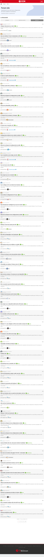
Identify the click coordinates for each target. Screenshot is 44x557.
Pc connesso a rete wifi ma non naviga (8, 333)
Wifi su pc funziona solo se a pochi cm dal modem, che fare (13, 393)
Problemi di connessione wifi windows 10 (9, 383)
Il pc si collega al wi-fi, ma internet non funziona (10, 184)
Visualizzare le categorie (5, 13)
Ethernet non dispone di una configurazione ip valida (11, 214)
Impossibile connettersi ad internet (8, 343)
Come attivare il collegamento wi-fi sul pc (9, 194)
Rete (8, 4)
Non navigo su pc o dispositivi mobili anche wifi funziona (12, 303)
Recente (7, 20)
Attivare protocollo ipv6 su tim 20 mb (8, 482)
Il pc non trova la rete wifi (6, 165)
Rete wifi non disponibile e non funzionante (9, 234)
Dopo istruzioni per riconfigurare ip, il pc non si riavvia (12, 204)
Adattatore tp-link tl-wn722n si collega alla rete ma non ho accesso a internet (16, 55)
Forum (4, 4)
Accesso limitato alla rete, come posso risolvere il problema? (13, 442)
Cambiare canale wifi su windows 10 (8, 85)
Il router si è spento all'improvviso (7, 75)
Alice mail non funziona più (6, 403)
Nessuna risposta (22, 20)
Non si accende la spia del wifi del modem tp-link (11, 284)
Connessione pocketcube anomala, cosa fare (10, 462)
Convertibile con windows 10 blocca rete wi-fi (10, 264)
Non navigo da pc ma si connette (7, 174)
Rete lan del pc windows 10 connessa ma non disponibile (12, 274)
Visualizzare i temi (12, 13)
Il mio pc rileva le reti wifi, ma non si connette (10, 46)
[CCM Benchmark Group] (22, 550)
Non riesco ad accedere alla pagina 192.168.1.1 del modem (13, 452)
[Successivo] (25, 522)
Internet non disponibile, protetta (7, 105)
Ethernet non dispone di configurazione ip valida (10, 95)
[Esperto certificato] (15, 80)
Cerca (41, 17)
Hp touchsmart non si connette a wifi (8, 363)
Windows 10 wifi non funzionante (7, 413)
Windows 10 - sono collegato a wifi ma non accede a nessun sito (14, 323)
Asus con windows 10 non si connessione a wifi (10, 36)
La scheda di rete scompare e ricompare (9, 115)
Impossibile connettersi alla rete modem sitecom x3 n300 (12, 472)
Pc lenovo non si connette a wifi (7, 125)
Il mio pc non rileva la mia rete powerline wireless (11, 254)
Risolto (37, 20)
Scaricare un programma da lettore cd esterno (10, 492)
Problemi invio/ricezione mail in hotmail (9, 294)
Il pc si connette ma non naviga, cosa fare (9, 155)
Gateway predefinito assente (6, 512)
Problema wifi (3, 353)
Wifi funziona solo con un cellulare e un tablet (10, 244)
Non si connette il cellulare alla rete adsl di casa (10, 502)
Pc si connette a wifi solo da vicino (8, 313)
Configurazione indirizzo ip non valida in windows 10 (11, 135)
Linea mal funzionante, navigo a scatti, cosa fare (11, 373)
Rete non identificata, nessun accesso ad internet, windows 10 (13, 65)
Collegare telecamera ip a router (7, 26)
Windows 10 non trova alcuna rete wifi (8, 224)
